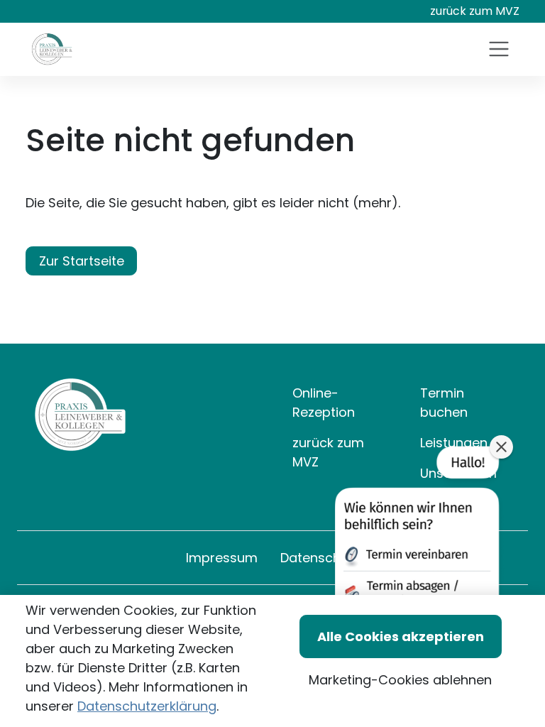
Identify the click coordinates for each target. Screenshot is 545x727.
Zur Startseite (81, 261)
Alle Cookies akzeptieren (400, 636)
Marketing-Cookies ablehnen (400, 680)
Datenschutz (320, 558)
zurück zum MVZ (474, 11)
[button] (415, 554)
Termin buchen (444, 402)
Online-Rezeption (323, 402)
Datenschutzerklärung (146, 706)
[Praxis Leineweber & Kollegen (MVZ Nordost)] (52, 49)
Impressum (222, 558)
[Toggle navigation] (498, 49)
